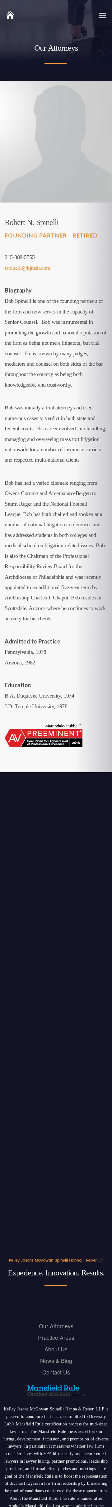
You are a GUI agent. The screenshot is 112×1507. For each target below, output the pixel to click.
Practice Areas (56, 1337)
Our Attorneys (56, 1326)
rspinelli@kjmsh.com (27, 268)
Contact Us (56, 1372)
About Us (56, 1349)
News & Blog (56, 1360)
